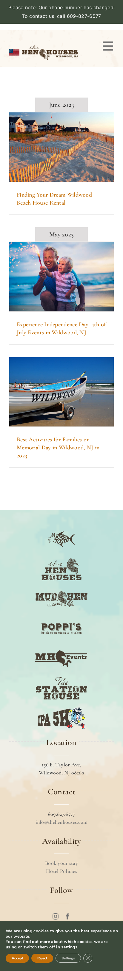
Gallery (69, 147)
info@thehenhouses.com (62, 822)
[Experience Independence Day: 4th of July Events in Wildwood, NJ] (61, 276)
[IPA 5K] (61, 706)
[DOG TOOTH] (61, 528)
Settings (68, 958)
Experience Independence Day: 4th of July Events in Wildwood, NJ (53, 276)
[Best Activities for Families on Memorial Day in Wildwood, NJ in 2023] (61, 391)
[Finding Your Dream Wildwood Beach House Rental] (61, 147)
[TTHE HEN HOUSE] (61, 557)
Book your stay (61, 863)
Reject (42, 958)
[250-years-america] (50, 45)
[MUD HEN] (61, 587)
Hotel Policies (61, 871)
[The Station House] (61, 676)
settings (69, 947)
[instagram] (56, 917)
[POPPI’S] (61, 617)
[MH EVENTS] (61, 647)
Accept (17, 958)
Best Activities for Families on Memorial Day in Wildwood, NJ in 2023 (53, 391)
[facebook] (67, 917)
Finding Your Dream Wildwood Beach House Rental (53, 147)
